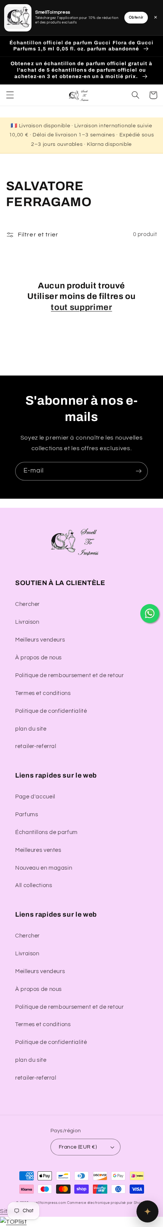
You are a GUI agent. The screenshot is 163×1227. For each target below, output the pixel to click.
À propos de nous (38, 657)
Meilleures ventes (38, 850)
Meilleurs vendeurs (40, 640)
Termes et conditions (43, 693)
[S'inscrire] (138, 471)
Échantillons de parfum (46, 832)
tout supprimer (81, 307)
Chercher (27, 604)
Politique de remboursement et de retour (69, 675)
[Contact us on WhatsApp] (149, 613)
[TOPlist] (13, 1222)
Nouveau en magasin (43, 868)
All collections (33, 885)
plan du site (31, 729)
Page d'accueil (35, 797)
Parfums (26, 814)
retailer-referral (35, 746)
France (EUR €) (78, 1147)
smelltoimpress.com (48, 1203)
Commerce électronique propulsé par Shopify (107, 1203)
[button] (10, 95)
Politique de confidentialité (51, 711)
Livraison (27, 622)
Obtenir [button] (136, 17)
